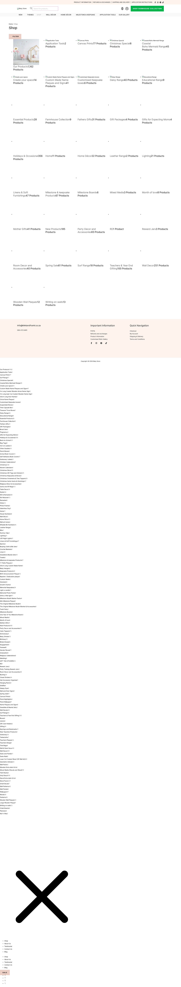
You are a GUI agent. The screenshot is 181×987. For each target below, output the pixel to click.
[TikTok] (163, 2)
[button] (147, 8)
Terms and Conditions (137, 339)
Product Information (82, 2)
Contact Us (8, 949)
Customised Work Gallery (99, 339)
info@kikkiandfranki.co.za (29, 325)
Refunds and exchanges (98, 334)
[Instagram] (158, 2)
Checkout (133, 331)
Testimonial (8, 946)
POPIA (92, 331)
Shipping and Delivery (121, 2)
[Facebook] (155, 2)
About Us (7, 943)
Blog (5, 952)
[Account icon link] (127, 8)
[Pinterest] (160, 2)
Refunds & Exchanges (101, 2)
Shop (6, 941)
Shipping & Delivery (136, 336)
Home (11, 24)
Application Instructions (142, 2)
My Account (134, 334)
